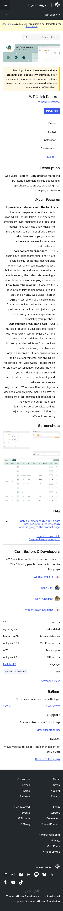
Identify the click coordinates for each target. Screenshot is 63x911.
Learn (56, 807)
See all (7, 705)
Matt (55, 840)
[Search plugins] (25, 37)
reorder (8, 671)
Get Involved (22, 807)
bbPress (53, 846)
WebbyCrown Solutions (39, 609)
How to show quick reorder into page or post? (44, 538)
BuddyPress (51, 851)
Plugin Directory (51, 14)
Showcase (23, 779)
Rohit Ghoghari (44, 598)
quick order (20, 671)
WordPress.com (49, 834)
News (56, 785)
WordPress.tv (50, 824)
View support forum (48, 729)
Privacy (55, 796)
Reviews (51, 131)
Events (26, 812)
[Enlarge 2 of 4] (25, 435)
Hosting (55, 790)
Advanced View (50, 681)
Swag (25, 824)
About (56, 779)
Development (48, 148)
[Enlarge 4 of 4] (55, 462)
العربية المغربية (44, 866)
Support (52, 156)
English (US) (9, 664)
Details (52, 123)
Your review (53, 705)
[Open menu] (5, 5)
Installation (49, 140)
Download (52, 110)
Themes (25, 785)
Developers (53, 818)
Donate (24, 818)
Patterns (25, 796)
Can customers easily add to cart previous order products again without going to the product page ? (38, 524)
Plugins (26, 790)
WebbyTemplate (50, 102)
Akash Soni (46, 587)
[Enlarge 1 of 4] (55, 435)
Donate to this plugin (47, 759)
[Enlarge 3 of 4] (55, 455)
